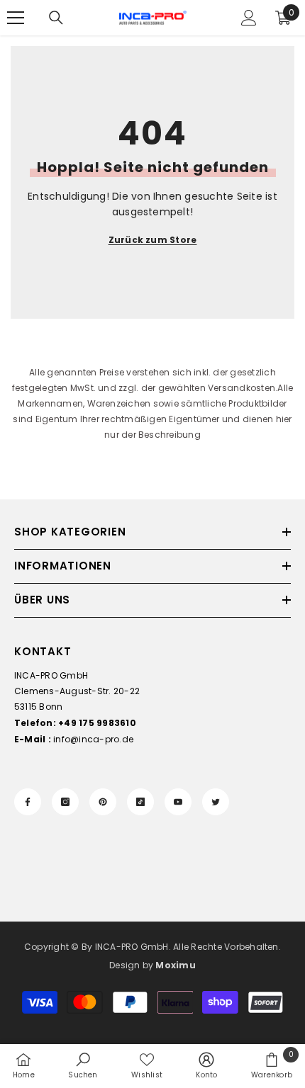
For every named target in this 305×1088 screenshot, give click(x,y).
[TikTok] (140, 801)
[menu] (15, 17)
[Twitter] (215, 801)
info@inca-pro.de (93, 739)
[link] (83, 1065)
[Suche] (56, 17)
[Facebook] (27, 801)
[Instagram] (65, 801)
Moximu (175, 965)
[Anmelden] (249, 18)
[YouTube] (178, 801)
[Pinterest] (102, 801)
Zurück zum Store (153, 240)
